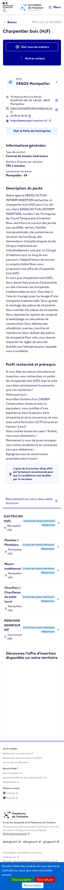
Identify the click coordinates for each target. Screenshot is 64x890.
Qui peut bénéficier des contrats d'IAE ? (23, 777)
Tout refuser (45, 879)
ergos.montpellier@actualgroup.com (31, 109)
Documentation (11, 773)
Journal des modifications (16, 762)
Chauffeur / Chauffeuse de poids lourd (12, 595)
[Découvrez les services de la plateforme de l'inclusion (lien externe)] (16, 814)
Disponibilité (9, 782)
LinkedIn (10, 793)
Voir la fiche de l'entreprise (32, 131)
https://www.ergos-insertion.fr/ (29, 121)
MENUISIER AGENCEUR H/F (12, 625)
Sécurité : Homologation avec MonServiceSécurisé (29, 861)
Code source (9, 857)
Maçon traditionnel (12, 566)
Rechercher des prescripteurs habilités (22, 758)
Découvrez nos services (15, 833)
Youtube (10, 798)
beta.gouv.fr (10, 842)
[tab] (32, 501)
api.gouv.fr (49, 842)
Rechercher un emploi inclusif (18, 753)
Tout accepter (21, 879)
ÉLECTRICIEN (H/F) (13, 518)
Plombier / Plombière (11, 542)
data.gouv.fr (30, 842)
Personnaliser (33, 885)
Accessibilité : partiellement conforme (22, 852)
